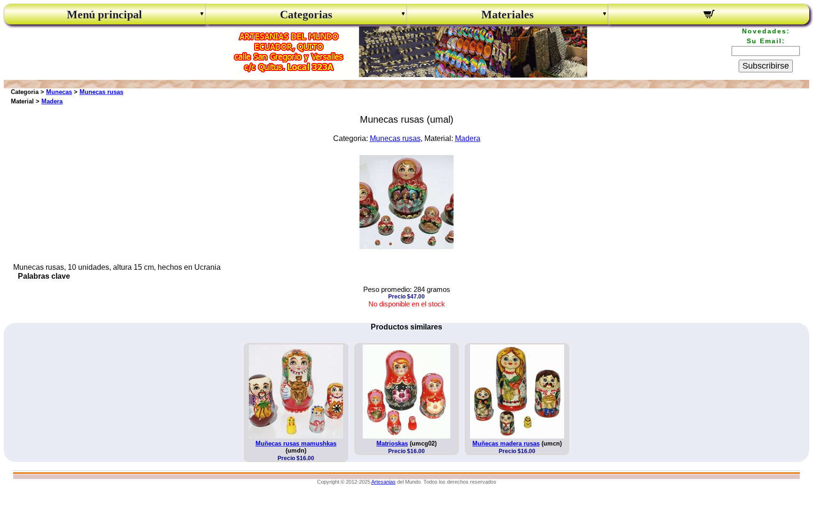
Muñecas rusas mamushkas (295, 443)
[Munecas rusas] (406, 247)
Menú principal (104, 14)
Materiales (507, 14)
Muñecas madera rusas (506, 443)
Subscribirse (765, 66)
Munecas (59, 91)
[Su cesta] (709, 15)
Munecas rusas (101, 91)
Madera (52, 101)
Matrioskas (392, 443)
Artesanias (383, 482)
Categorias (306, 14)
